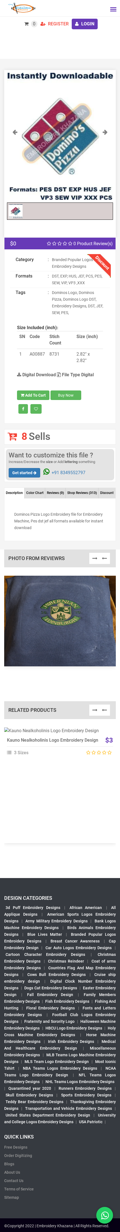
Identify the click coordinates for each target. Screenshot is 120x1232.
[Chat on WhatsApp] (104, 1215)
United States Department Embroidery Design (48, 1115)
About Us (12, 1172)
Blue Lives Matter (44, 934)
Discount (107, 493)
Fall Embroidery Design (50, 994)
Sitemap (11, 1197)
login (87, 23)
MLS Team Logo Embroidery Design (57, 1061)
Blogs (9, 1164)
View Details (57, 733)
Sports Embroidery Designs (86, 1095)
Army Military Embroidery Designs (56, 921)
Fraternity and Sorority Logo (49, 1021)
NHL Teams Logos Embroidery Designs (79, 1081)
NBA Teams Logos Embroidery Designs (60, 1068)
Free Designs (15, 1147)
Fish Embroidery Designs (67, 1001)
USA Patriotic (90, 1122)
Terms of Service (19, 1189)
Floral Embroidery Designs (50, 1008)
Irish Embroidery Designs (71, 1041)
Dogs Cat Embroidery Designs (50, 988)
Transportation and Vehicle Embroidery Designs (68, 1108)
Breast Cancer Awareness (75, 941)
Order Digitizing (18, 1155)
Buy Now (66, 395)
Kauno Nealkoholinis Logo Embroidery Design (52, 740)
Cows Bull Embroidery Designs (56, 974)
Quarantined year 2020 (29, 1088)
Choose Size (57, 745)
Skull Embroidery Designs (29, 1095)
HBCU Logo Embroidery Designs (73, 1028)
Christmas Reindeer (66, 961)
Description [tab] (14, 493)
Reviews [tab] (55, 493)
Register (58, 23)
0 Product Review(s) (92, 243)
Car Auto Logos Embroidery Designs (78, 948)
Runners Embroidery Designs (85, 1088)
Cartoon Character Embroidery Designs (45, 954)
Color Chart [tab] (35, 493)
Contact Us (13, 1180)
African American (85, 907)
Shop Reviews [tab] (82, 493)
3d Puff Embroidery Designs (33, 907)
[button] (15, 164)
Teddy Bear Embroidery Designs (35, 1102)
